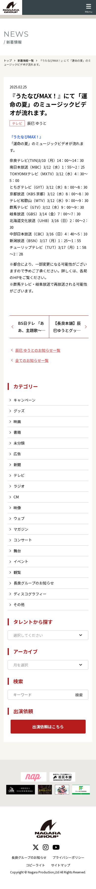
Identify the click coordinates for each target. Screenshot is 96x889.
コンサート (23, 539)
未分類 (19, 443)
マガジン (21, 529)
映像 (17, 507)
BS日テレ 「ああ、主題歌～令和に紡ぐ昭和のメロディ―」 (32, 327)
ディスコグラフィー (30, 593)
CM (16, 496)
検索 (79, 694)
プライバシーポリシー (68, 857)
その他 (19, 604)
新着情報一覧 (25, 60)
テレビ (19, 475)
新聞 (17, 464)
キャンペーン (24, 400)
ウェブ (19, 518)
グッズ (19, 410)
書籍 (17, 432)
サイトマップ (60, 865)
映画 (17, 421)
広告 (17, 453)
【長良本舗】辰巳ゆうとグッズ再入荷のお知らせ (67, 327)
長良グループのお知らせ (34, 582)
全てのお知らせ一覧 (31, 360)
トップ (8, 60)
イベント (21, 561)
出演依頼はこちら (48, 727)
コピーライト (35, 865)
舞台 (17, 550)
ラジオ (19, 486)
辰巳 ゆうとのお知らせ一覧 (37, 350)
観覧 (17, 572)
